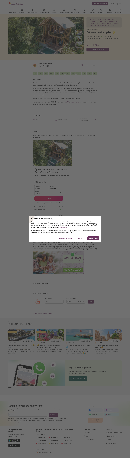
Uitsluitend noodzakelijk (65, 238)
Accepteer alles (93, 238)
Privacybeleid (62, 227)
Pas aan (80, 238)
